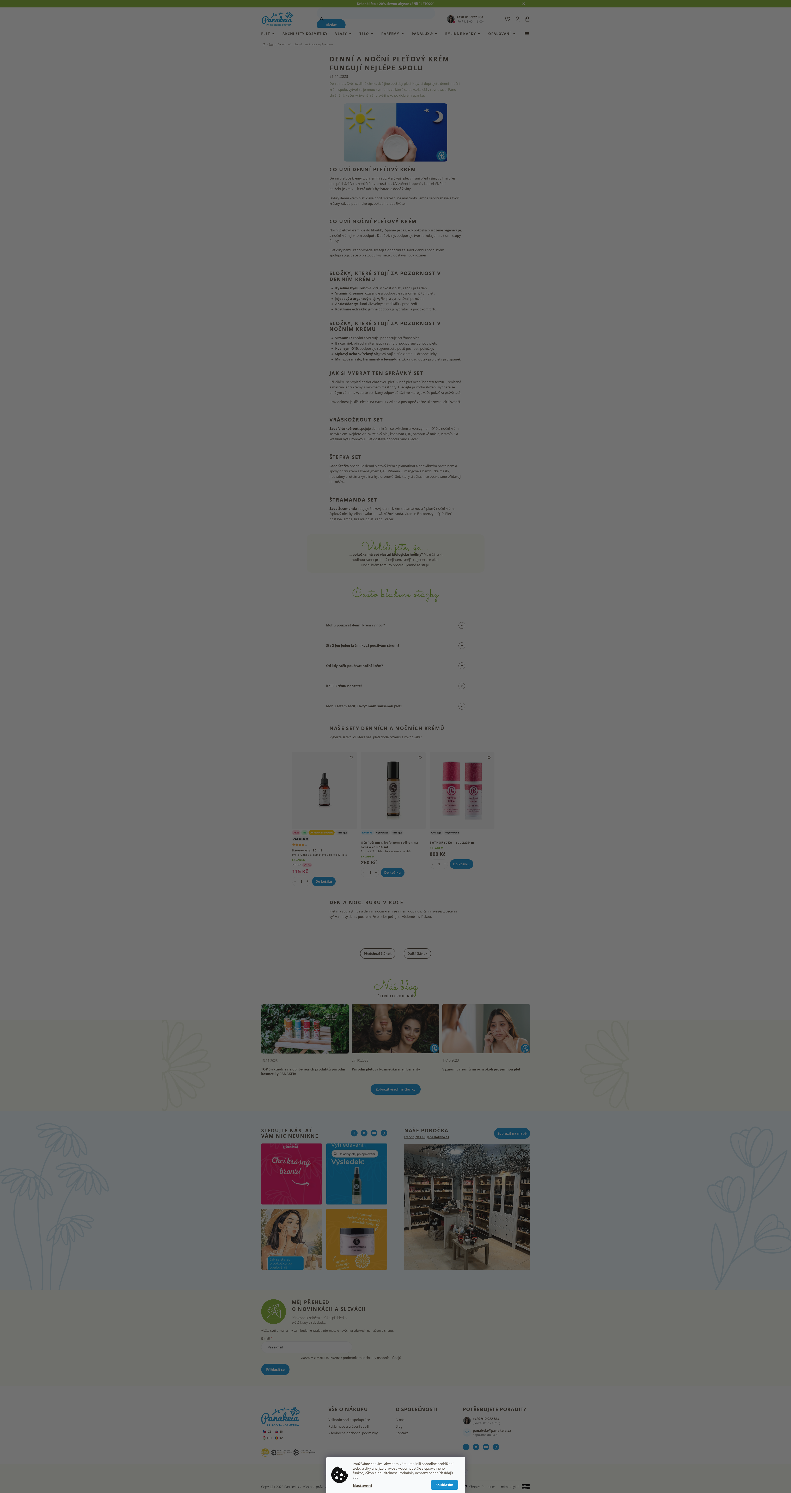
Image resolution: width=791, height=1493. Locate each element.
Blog (399, 1426)
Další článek (417, 953)
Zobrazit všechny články (395, 1089)
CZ (269, 1431)
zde (355, 1477)
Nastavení (362, 1485)
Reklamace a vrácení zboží (348, 1426)
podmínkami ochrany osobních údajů (372, 1357)
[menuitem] (270, 34)
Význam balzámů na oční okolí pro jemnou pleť (481, 1069)
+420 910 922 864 (486, 1418)
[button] (307, 881)
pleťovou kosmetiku (377, 255)
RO (281, 1438)
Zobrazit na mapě (512, 1133)
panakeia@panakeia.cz (492, 1430)
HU (269, 1438)
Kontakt (402, 1433)
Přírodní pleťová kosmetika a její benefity (386, 1069)
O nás (400, 1420)
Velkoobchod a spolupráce (349, 1420)
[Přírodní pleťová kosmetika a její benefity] (395, 1028)
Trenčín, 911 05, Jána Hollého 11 (426, 1137)
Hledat (331, 25)
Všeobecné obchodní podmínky (353, 1433)
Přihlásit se (275, 1369)
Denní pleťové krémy (345, 178)
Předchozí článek (378, 953)
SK (281, 1431)
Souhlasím (444, 1485)
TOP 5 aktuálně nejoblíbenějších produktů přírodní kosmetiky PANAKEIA (303, 1071)
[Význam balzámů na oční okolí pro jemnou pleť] (486, 1028)
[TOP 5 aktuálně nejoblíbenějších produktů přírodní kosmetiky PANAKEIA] (305, 1028)
